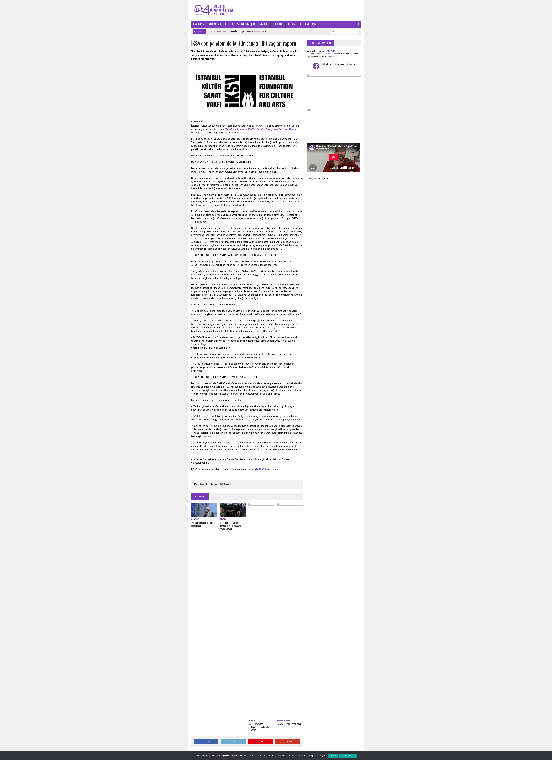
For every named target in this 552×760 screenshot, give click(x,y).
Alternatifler (283, 720)
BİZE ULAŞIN (310, 24)
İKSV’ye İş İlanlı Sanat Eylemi (289, 724)
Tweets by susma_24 (317, 178)
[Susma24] (276, 10)
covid (202, 484)
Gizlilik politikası (347, 755)
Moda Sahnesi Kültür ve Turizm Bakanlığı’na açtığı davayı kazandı (231, 526)
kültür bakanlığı (225, 484)
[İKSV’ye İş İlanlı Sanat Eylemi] (290, 716)
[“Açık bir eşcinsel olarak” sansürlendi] (204, 515)
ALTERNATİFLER (294, 24)
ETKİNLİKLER (278, 24)
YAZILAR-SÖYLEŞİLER (246, 24)
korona (214, 484)
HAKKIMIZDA (198, 24)
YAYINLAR (264, 24)
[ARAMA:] (345, 31)
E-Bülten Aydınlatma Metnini (327, 54)
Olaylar (195, 519)
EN (357, 24)
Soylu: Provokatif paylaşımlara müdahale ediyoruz (258, 727)
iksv (207, 484)
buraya (260, 469)
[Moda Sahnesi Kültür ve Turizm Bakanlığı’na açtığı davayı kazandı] (233, 515)
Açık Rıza (310, 57)
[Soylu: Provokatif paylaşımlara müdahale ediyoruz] (261, 716)
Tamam (333, 755)
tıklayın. (331, 50)
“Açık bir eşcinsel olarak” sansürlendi (202, 524)
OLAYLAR (229, 24)
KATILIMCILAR (215, 24)
